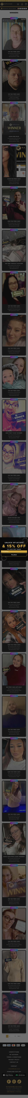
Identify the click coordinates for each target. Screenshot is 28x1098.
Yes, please (14, 554)
